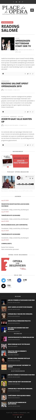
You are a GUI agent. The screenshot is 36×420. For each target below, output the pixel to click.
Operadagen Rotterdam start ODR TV (23, 43)
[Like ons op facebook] (19, 280)
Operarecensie (5, 81)
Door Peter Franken (12, 346)
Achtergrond (5, 116)
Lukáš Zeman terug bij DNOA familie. (19, 395)
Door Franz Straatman (13, 354)
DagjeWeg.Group (18, 414)
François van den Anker (25, 49)
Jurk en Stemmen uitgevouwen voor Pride (21, 300)
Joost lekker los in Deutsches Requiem (20, 307)
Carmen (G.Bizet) (6, 243)
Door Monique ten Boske (14, 360)
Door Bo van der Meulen (14, 316)
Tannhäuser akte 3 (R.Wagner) (10, 215)
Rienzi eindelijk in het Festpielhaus (19, 344)
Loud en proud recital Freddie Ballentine (21, 337)
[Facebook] (13, 2)
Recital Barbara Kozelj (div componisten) (14, 225)
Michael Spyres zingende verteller (19, 358)
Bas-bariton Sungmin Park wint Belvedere (18, 328)
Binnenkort (13, 116)
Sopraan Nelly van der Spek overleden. (20, 314)
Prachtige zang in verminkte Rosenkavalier (17, 351)
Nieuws (17, 38)
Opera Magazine (4, 190)
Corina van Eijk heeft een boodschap (19, 382)
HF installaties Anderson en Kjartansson (17, 403)
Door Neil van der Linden (14, 302)
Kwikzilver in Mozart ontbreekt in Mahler (19, 366)
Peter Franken (8, 90)
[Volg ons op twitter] (3, 280)
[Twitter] (19, 2)
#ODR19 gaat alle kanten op (16, 120)
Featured (20, 116)
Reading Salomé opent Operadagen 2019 (14, 85)
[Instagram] (16, 2)
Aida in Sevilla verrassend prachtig (19, 321)
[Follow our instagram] (3, 286)
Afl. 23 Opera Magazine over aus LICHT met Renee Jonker (21, 190)
